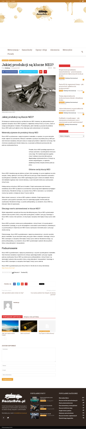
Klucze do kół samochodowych (68, 400)
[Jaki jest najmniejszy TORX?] (10, 326)
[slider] (7, 272)
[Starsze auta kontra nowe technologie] (34, 400)
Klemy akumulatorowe (66, 403)
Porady (11, 54)
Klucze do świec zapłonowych (68, 415)
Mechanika (5, 60)
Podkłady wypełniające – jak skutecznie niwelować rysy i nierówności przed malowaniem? (71, 120)
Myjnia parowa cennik (45, 413)
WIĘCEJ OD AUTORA (31, 317)
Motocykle (67, 50)
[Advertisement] (43, 35)
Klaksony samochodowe (66, 413)
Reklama (8, 1)
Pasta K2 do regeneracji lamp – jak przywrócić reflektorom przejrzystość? (71, 86)
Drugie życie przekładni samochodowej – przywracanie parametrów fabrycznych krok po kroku (71, 73)
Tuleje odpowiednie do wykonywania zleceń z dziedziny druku (71, 98)
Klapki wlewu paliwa (65, 410)
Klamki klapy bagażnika (66, 418)
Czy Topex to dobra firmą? (46, 333)
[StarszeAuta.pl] (43, 12)
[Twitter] (83, 1)
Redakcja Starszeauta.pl (71, 78)
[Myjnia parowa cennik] (34, 416)
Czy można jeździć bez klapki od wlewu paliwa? (43, 293)
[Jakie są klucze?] (28, 326)
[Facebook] (80, 1)
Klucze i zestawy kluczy (15, 60)
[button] (82, 52)
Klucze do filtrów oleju (65, 408)
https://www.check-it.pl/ (8, 268)
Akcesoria (54, 50)
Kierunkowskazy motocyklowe (68, 405)
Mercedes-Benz (64, 398)
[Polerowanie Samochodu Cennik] (34, 408)
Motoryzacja (13, 50)
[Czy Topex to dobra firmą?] (47, 326)
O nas (3, 1)
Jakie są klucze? (25, 333)
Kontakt (13, 1)
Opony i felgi (41, 50)
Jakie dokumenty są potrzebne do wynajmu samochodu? (71, 110)
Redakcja (7, 68)
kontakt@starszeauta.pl (20, 413)
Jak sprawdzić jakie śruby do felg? (13, 293)
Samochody (27, 50)
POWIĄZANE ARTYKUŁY (12, 317)
